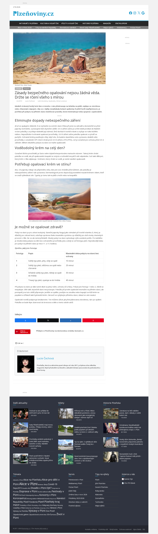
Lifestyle (18, 89)
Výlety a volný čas (69, 23)
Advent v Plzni (18, 480)
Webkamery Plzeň (75, 483)
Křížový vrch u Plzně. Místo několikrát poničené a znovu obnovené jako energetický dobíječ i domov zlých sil (84, 414)
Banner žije (128, 479)
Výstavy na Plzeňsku (20, 511)
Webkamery (122, 27)
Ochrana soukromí (125, 529)
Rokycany (46, 505)
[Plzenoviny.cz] (15, 23)
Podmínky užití (103, 529)
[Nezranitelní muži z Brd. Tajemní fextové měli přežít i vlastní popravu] (110, 453)
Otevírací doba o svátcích (78, 502)
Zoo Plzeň (50, 511)
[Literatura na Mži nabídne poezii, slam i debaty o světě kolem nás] (110, 409)
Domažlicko (99, 498)
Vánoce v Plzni (56, 508)
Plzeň (41, 501)
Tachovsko (99, 502)
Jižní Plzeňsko (100, 483)
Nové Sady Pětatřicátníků (90, 27)
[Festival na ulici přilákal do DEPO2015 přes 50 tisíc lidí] (20, 409)
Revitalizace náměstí (68, 27)
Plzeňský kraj (52, 501)
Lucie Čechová (30, 101)
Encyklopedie (121, 23)
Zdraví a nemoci (61, 101)
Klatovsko (99, 494)
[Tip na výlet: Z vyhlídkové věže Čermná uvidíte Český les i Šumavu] (65, 441)
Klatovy (36, 495)
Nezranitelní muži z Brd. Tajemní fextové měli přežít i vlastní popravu (130, 456)
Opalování (51, 101)
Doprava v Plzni (28, 491)
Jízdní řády (72, 491)
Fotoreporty (30, 495)
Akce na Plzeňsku (32, 479)
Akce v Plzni (28, 483)
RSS (144, 529)
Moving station (32, 499)
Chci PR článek (129, 483)
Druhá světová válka (44, 492)
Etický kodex (114, 529)
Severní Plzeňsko (101, 487)
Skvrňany (53, 505)
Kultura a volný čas (49, 23)
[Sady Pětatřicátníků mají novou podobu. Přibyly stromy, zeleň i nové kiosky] (20, 423)
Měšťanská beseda (43, 499)
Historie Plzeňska (90, 23)
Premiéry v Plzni (25, 505)
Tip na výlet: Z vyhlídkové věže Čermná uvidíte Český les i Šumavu (85, 444)
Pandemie (33, 502)
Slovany (60, 505)
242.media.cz (44, 528)
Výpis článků (137, 529)
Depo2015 (17, 488)
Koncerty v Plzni (47, 494)
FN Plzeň (22, 495)
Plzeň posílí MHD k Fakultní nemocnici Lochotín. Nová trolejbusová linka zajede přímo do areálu (41, 459)
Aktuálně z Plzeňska (28, 23)
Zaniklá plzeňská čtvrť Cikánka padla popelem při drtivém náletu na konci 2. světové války (86, 429)
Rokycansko (99, 491)
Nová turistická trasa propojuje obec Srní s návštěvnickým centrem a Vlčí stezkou (86, 458)
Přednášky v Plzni (37, 505)
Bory (45, 484)
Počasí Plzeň (135, 27)
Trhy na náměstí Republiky (45, 27)
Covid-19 (52, 484)
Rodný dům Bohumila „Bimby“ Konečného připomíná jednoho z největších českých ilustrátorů (131, 441)
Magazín (107, 23)
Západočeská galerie (21, 514)
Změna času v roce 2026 (78, 494)
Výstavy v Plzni (37, 510)
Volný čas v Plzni (45, 508)
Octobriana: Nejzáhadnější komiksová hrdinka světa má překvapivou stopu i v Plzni (130, 427)
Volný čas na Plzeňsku (32, 508)
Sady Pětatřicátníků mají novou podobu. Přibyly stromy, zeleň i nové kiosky (41, 427)
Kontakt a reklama (91, 529)
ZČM (48, 514)
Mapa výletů (108, 27)
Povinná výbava (74, 506)
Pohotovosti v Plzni (76, 480)
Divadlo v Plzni (38, 487)
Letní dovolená (43, 101)
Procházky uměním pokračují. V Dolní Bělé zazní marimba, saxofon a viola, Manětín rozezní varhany (41, 442)
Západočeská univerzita (37, 514)
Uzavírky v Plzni (19, 508)
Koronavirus (20, 498)
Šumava (53, 514)
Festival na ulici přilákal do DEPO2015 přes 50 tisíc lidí (39, 412)
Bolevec (40, 485)
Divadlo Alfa (26, 488)
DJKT (49, 487)
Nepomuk (53, 498)
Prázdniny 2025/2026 (76, 498)
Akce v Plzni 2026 (25, 27)
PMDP (16, 505)
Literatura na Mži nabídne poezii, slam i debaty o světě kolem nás (130, 413)
